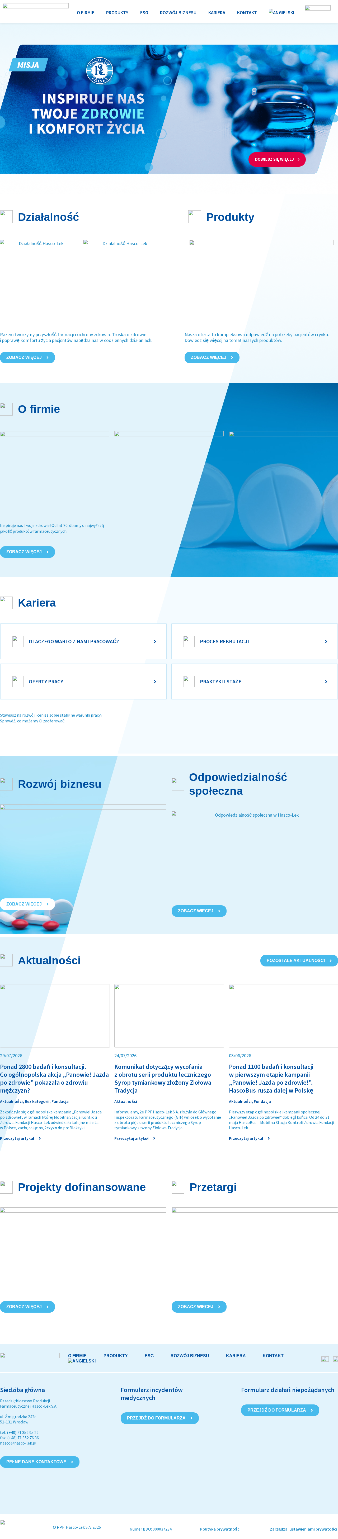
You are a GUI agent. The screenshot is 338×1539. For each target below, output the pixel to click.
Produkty (116, 1356)
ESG (149, 1356)
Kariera (236, 1356)
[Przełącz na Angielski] (281, 12)
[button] (85, 12)
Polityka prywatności (220, 1529)
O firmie (77, 1356)
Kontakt (273, 1356)
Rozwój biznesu (190, 1356)
